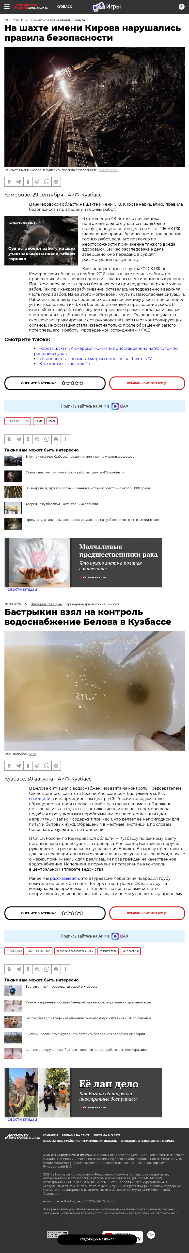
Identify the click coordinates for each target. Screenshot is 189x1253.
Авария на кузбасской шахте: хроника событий (62, 504)
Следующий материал (97, 1239)
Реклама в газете (107, 1135)
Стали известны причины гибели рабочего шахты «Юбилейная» (75, 472)
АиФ (32, 754)
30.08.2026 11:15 (15, 604)
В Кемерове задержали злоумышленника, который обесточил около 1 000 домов (88, 488)
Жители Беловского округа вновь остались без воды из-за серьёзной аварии (85, 1034)
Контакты (50, 1135)
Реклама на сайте (76, 1135)
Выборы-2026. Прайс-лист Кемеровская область (80, 1141)
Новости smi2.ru (20, 589)
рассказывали (64, 878)
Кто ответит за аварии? (63, 363)
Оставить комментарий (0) (147, 383)
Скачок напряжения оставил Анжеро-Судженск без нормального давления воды (88, 1002)
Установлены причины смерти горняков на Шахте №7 (95, 358)
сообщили (39, 798)
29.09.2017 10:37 (15, 20)
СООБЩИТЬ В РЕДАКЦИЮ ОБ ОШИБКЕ (147, 1141)
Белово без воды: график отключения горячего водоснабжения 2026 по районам (88, 1018)
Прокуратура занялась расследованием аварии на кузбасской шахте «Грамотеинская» (92, 520)
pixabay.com (108, 170)
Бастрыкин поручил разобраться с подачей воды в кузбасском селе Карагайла (87, 1050)
